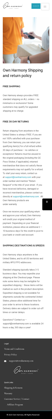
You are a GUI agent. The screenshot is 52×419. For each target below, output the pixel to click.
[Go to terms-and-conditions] (26, 349)
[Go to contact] (26, 399)
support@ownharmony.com (18, 177)
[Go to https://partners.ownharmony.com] (26, 405)
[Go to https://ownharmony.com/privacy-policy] (26, 355)
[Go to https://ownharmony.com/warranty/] (26, 393)
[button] (47, 204)
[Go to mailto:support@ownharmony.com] (26, 361)
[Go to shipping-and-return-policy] (26, 388)
